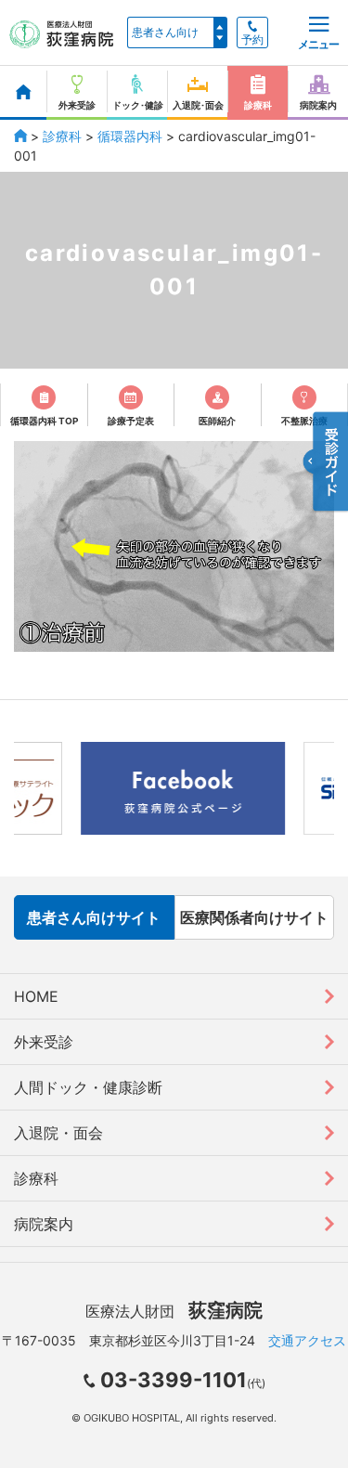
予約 (252, 39)
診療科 (62, 136)
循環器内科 (129, 136)
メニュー (318, 44)
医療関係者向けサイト (254, 917)
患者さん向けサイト (94, 917)
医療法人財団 (174, 1311)
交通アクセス (307, 1340)
